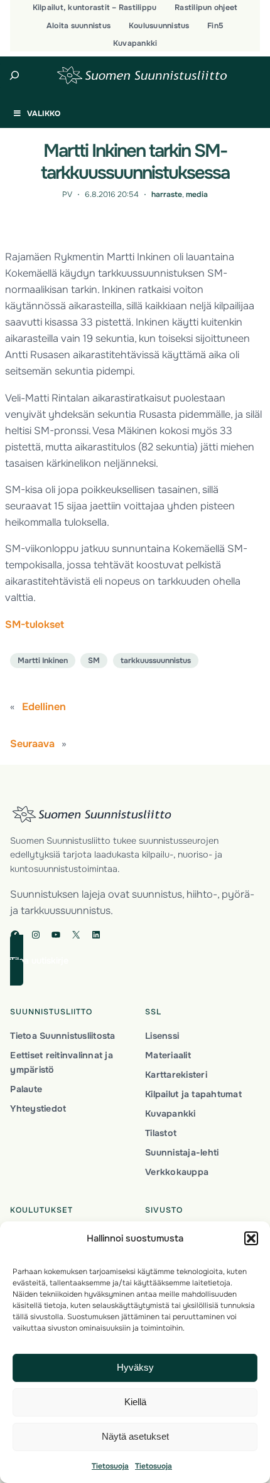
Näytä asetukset (135, 1436)
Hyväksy (135, 1367)
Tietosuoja (110, 1466)
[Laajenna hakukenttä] (15, 75)
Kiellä (135, 1401)
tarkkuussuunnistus (156, 661)
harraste (166, 194)
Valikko (43, 114)
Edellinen (44, 706)
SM (94, 661)
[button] (251, 1238)
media (197, 194)
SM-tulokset (34, 624)
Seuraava (32, 743)
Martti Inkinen (43, 661)
